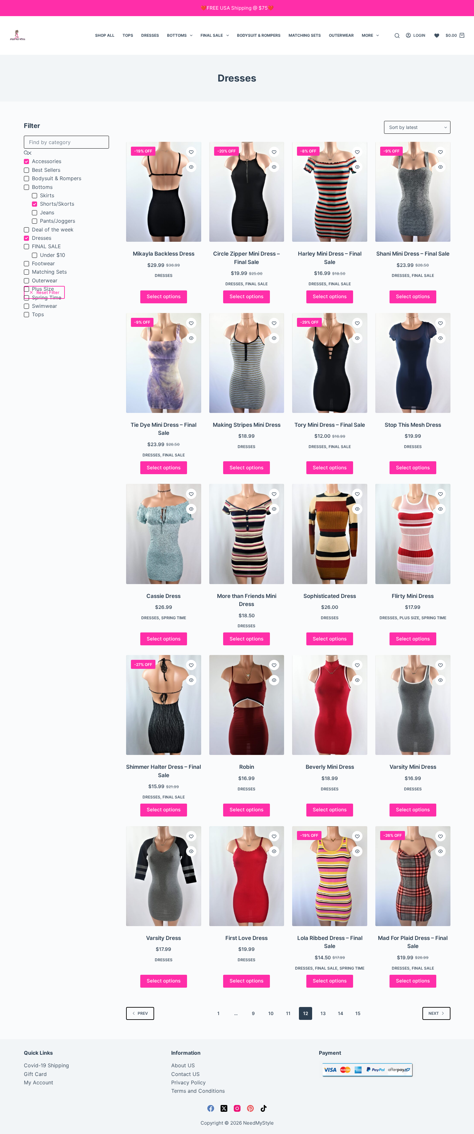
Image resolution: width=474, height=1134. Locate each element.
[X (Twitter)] (224, 1108)
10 (270, 1013)
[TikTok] (263, 1108)
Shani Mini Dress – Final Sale (412, 253)
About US (183, 1065)
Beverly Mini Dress (330, 767)
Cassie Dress (163, 596)
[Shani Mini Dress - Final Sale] (412, 192)
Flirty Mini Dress (413, 596)
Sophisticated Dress (329, 596)
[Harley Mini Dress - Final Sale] (329, 192)
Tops (128, 35)
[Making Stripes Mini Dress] (246, 363)
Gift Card (35, 1074)
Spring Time (173, 617)
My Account (38, 1082)
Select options (164, 296)
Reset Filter (47, 292)
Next (434, 1013)
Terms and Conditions (198, 1091)
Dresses (150, 35)
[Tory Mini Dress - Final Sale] (329, 363)
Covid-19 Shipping (46, 1065)
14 (340, 1013)
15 (357, 1013)
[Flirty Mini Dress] (412, 534)
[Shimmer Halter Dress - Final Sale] (163, 705)
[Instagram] (237, 1108)
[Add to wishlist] (191, 152)
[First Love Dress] (246, 876)
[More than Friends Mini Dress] (246, 534)
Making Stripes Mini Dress (247, 425)
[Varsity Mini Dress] (412, 705)
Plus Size (409, 617)
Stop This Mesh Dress (413, 425)
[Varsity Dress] (163, 876)
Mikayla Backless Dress (163, 253)
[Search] (397, 35)
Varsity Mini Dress (413, 767)
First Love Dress (246, 938)
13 (323, 1013)
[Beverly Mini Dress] (329, 705)
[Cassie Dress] (163, 534)
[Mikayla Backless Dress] (163, 192)
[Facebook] (210, 1108)
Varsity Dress (163, 938)
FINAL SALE (212, 35)
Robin (246, 767)
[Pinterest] (250, 1108)
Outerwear (341, 35)
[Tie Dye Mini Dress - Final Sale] (163, 363)
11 (288, 1013)
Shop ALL (104, 35)
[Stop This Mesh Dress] (412, 363)
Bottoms (177, 35)
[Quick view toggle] (191, 167)
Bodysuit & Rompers (259, 35)
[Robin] (246, 705)
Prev (143, 1013)
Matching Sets (305, 35)
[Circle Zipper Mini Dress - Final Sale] (246, 192)
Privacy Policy (188, 1082)
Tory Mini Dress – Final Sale (329, 425)
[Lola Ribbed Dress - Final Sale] (329, 876)
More (367, 35)
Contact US (185, 1074)
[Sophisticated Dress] (329, 534)
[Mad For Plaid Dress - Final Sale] (412, 876)
